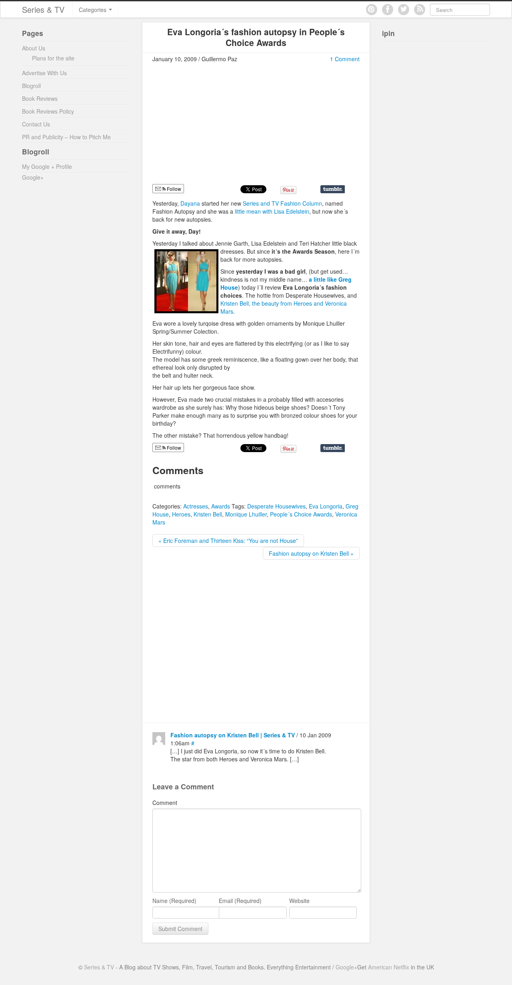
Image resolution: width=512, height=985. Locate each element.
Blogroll (31, 86)
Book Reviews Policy (48, 111)
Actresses (195, 506)
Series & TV (43, 9)
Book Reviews (40, 98)
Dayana (191, 203)
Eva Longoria (325, 506)
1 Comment (345, 59)
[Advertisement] (219, 127)
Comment (164, 803)
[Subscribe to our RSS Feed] (419, 9)
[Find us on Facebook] (387, 9)
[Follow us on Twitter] (403, 9)
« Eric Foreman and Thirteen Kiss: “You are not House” (228, 541)
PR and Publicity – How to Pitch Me (66, 137)
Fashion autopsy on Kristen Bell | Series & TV (232, 735)
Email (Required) (240, 901)
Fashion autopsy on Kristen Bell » (311, 553)
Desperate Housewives (276, 506)
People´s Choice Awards (301, 514)
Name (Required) (174, 901)
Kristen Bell (208, 514)
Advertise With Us (44, 73)
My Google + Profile (47, 166)
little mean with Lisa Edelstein (272, 211)
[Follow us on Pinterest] (371, 9)
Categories (93, 10)
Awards (220, 506)
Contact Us (36, 124)
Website (299, 901)
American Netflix (388, 967)
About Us (33, 48)
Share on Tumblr (332, 189)
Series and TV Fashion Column (282, 203)
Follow (173, 188)
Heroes (181, 514)
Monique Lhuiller (246, 514)
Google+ (33, 177)
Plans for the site (53, 58)
